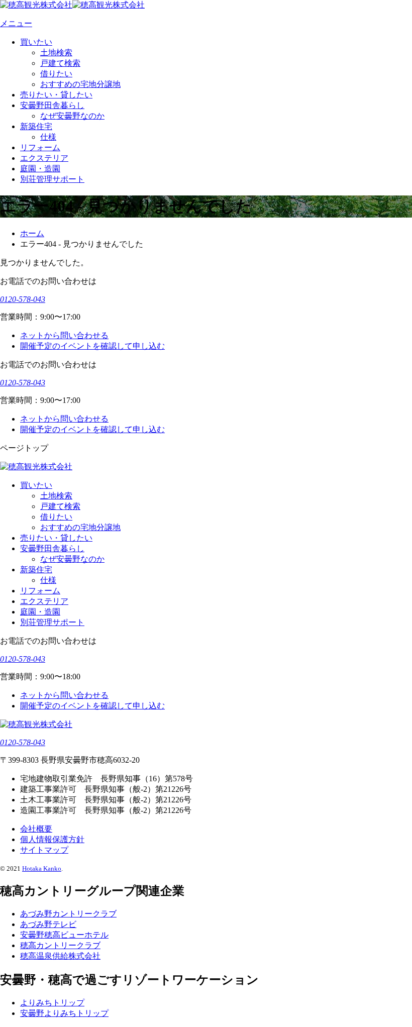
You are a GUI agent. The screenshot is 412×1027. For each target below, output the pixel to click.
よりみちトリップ (52, 1002)
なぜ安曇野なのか (72, 116)
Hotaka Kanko (41, 868)
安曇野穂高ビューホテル (64, 935)
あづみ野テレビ (48, 924)
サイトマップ (44, 850)
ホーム (32, 233)
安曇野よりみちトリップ (64, 1013)
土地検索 (56, 52)
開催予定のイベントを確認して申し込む (92, 346)
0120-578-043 (22, 299)
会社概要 (36, 829)
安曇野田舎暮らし (52, 105)
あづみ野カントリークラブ (68, 913)
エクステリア (44, 158)
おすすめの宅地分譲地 (80, 84)
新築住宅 (36, 126)
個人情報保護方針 (52, 839)
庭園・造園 (40, 168)
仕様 (48, 137)
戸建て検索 (60, 63)
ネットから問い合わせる (64, 335)
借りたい (56, 73)
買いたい (36, 42)
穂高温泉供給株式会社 (60, 956)
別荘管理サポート (52, 179)
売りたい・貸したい (56, 94)
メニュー (16, 23)
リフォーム (40, 147)
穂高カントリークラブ (60, 945)
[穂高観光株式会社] (72, 5)
